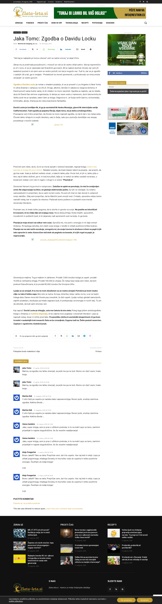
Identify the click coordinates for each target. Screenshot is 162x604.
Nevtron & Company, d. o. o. (27, 44)
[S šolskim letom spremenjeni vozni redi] (66, 548)
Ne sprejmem (126, 600)
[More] (90, 49)
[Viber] (90, 336)
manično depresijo (39, 314)
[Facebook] (140, 1)
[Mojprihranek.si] (127, 65)
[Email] (78, 336)
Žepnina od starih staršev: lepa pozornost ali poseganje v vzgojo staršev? (41, 545)
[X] (61, 336)
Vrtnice (98, 351)
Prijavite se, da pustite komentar (26, 503)
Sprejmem (144, 600)
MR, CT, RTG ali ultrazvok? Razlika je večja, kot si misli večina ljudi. (39, 532)
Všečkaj (144, 73)
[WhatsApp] (66, 336)
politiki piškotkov (16, 601)
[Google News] (147, 1)
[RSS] (143, 1)
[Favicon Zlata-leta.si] (33, 12)
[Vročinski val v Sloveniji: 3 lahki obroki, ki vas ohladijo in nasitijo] (114, 560)
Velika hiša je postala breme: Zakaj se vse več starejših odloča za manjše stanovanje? (87, 559)
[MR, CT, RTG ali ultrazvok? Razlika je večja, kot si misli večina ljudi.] (19, 533)
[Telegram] (84, 336)
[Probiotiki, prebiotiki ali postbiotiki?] (114, 548)
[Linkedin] (72, 336)
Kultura (24, 32)
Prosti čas (17, 32)
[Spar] (128, 121)
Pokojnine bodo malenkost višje (26, 351)
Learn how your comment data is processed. (64, 508)
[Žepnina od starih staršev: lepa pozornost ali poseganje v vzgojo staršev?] (19, 546)
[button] (146, 23)
